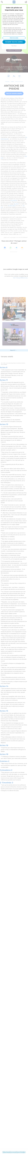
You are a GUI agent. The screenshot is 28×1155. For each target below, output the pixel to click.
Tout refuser (14, 45)
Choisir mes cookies (14, 37)
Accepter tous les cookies (14, 42)
